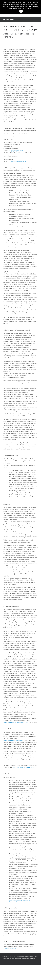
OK (21, 11)
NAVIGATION (10, 19)
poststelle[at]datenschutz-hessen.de (19, 901)
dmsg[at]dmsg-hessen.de (16, 150)
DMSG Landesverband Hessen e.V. (23, 956)
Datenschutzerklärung (28, 958)
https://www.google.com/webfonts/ (14, 740)
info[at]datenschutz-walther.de (17, 161)
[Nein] (39, 7)
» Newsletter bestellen (9, 948)
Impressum (18, 958)
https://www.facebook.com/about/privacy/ (16, 722)
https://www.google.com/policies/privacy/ (24, 767)
